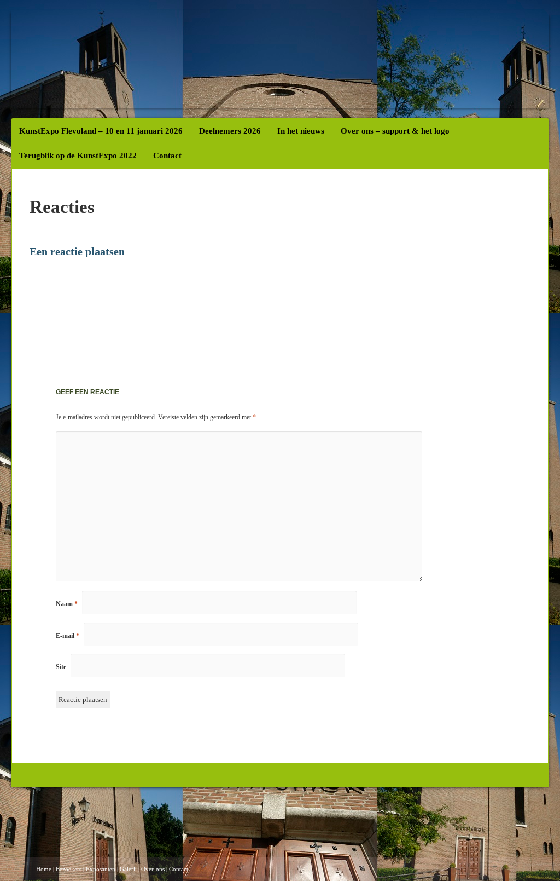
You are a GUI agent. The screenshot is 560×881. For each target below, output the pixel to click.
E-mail (67, 636)
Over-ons (153, 869)
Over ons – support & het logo (395, 130)
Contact (167, 155)
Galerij (128, 869)
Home (43, 869)
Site (61, 667)
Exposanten (100, 869)
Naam (67, 604)
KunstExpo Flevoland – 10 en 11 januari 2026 (101, 130)
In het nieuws (300, 130)
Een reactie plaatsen (77, 251)
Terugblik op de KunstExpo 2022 (78, 155)
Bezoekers (68, 869)
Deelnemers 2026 (230, 130)
